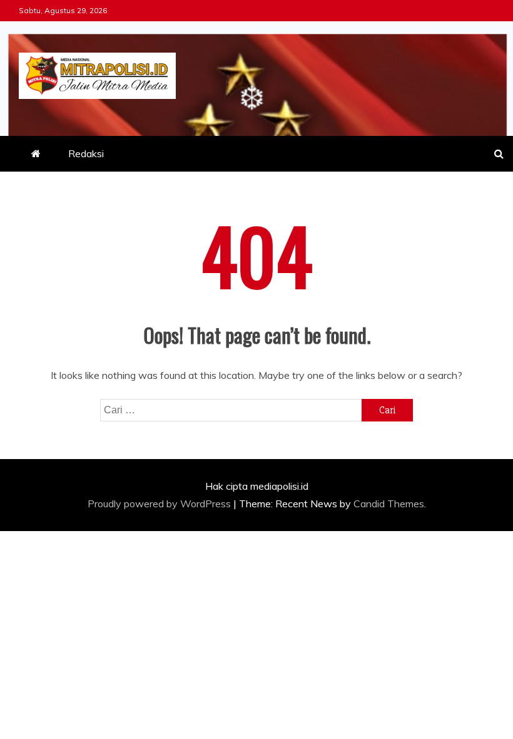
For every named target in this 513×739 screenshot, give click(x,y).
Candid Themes (388, 503)
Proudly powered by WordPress (160, 503)
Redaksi (86, 153)
